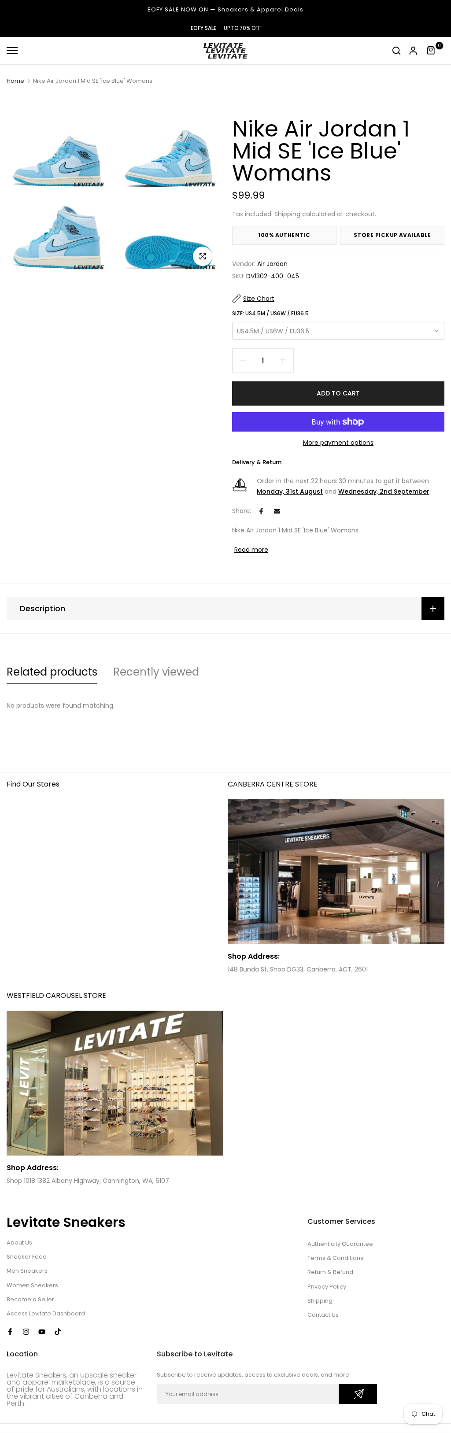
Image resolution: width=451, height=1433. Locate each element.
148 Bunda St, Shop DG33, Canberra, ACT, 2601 (298, 969)
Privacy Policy (326, 1286)
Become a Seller (30, 1299)
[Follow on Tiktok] (57, 1331)
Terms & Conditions (335, 1258)
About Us (19, 1242)
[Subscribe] (358, 1394)
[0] (431, 50)
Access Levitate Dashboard (46, 1313)
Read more (251, 550)
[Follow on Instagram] (26, 1331)
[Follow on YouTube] (41, 1331)
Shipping (287, 214)
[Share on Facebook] (261, 511)
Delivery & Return (256, 462)
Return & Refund (330, 1272)
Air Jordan (272, 263)
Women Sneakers (32, 1285)
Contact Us (323, 1315)
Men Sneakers (27, 1271)
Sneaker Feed (27, 1256)
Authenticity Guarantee (340, 1244)
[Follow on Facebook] (10, 1331)
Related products (52, 672)
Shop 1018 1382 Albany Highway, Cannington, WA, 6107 (88, 1180)
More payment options (338, 442)
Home (15, 81)
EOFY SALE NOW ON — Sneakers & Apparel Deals (225, 9)
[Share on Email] (277, 511)
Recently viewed (156, 672)
